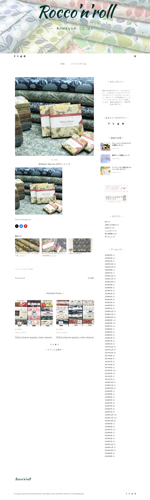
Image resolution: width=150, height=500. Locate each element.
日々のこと (109, 237)
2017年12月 (109, 347)
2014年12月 (109, 444)
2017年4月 (108, 370)
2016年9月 (108, 391)
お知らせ (108, 228)
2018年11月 (109, 314)
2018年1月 (108, 344)
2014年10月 (109, 450)
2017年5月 (108, 367)
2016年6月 (108, 397)
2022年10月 (109, 264)
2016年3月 (108, 406)
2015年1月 (108, 441)
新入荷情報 (54, 160)
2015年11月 (109, 418)
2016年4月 (108, 403)
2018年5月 (108, 332)
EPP (106, 222)
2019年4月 (108, 299)
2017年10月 (109, 353)
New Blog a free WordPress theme (56, 494)
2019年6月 (108, 294)
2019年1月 (108, 308)
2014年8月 (108, 456)
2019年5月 (108, 297)
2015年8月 (108, 427)
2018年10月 (109, 317)
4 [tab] (58, 344)
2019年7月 (108, 291)
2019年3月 (108, 302)
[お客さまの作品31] (81, 245)
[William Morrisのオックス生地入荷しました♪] (27, 245)
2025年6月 (108, 255)
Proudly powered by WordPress (25, 494)
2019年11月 (109, 279)
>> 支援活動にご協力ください (116, 202)
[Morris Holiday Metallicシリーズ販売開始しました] (54, 245)
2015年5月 (108, 435)
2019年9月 (108, 285)
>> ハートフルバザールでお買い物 (116, 192)
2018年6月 (108, 329)
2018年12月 (109, 311)
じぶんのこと (109, 231)
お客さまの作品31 (75, 253)
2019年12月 (109, 276)
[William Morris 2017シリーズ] (38, 190)
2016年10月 (109, 388)
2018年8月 (108, 323)
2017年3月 (108, 373)
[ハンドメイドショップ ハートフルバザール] (116, 188)
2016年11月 (109, 385)
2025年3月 (108, 261)
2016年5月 (108, 400)
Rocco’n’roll (75, 11)
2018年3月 (108, 338)
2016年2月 (108, 409)
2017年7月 (108, 362)
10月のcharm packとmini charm (34, 337)
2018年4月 (108, 335)
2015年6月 (108, 433)
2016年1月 (108, 412)
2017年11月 (109, 350)
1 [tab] (51, 344)
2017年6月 (108, 365)
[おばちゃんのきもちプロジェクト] (116, 198)
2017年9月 (108, 356)
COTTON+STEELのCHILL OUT (72, 337)
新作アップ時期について (121, 155)
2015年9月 (108, 424)
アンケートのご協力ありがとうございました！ (121, 168)
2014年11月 (109, 447)
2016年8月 (108, 394)
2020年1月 (108, 273)
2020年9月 (108, 270)
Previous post (20, 278)
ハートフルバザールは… (79, 64)
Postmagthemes (78, 494)
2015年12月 (109, 415)
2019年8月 (108, 288)
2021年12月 (109, 267)
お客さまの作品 (110, 225)
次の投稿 (91, 278)
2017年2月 (108, 376)
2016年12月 (109, 382)
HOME (62, 64)
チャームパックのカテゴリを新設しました (121, 144)
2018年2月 (108, 341)
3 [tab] (55, 344)
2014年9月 (108, 453)
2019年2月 (108, 305)
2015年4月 (108, 438)
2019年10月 (109, 282)
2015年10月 (109, 421)
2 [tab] (53, 344)
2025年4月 (108, 258)
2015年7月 (108, 430)
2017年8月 (108, 359)
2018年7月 (108, 326)
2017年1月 (108, 379)
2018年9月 (108, 320)
